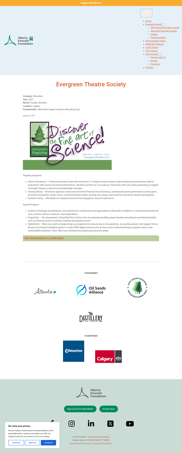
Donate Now (109, 409)
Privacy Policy (86, 443)
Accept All (48, 443)
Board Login (74, 443)
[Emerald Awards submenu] (163, 24)
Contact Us (107, 443)
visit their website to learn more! (44, 238)
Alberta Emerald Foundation (99, 437)
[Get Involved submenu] (159, 54)
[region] (32, 435)
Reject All (32, 443)
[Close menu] (146, 13)
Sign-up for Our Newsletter (80, 409)
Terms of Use (97, 443)
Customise (16, 443)
